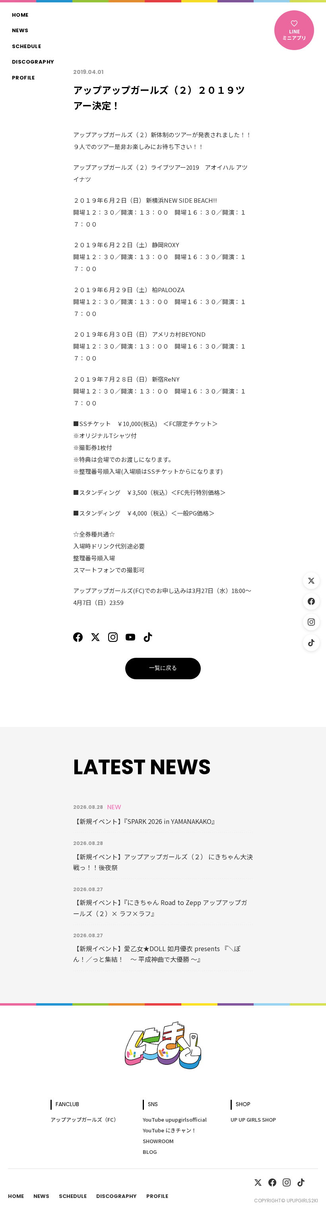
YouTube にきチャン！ (169, 1130)
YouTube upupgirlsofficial (175, 1119)
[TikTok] (311, 642)
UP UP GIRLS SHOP (253, 1119)
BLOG (150, 1151)
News (20, 31)
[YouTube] (130, 637)
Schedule (26, 47)
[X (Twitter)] (311, 580)
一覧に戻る (163, 668)
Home (20, 15)
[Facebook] (311, 601)
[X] (95, 637)
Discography (33, 62)
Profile (23, 78)
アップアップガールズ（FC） (84, 1119)
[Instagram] (311, 622)
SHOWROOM (158, 1141)
